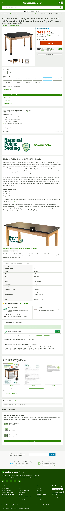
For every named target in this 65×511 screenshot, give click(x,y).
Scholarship (39, 496)
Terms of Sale (5, 504)
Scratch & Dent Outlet (24, 490)
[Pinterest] (19, 481)
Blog (20, 488)
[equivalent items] (15, 401)
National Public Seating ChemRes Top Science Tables (20, 248)
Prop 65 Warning (23, 303)
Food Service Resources (25, 496)
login (49, 35)
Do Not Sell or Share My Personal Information (47, 504)
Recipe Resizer (5, 496)
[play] (32, 229)
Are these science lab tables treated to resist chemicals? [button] (21, 344)
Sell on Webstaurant (41, 498)
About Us (39, 488)
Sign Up (52, 454)
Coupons (21, 494)
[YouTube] (7, 481)
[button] (9, 61)
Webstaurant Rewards (7, 490)
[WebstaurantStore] (21, 472)
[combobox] (32, 7)
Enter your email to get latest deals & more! (17, 454)
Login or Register (32, 441)
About (5, 251)
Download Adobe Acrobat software (36, 388)
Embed (15, 251)
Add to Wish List (49, 54)
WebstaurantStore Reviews (25, 498)
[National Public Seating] (17, 145)
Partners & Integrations (7, 498)
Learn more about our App (49, 465)
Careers (38, 492)
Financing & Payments (42, 494)
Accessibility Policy (30, 504)
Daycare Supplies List (16, 393)
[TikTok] (15, 481)
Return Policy (40, 499)
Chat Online (57, 494)
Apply (60, 49)
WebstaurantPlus (6, 488)
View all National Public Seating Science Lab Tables (42, 144)
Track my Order (58, 492)
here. (14, 201)
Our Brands (39, 490)
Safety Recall (22, 499)
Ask (58, 331)
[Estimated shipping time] (27, 111)
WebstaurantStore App (7, 492)
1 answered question (14, 25)
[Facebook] (11, 481)
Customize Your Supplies (8, 494)
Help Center (58, 489)
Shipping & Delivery (58, 497)
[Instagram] (3, 481)
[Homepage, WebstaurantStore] (32, 3)
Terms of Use (39, 335)
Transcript (10, 251)
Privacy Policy (47, 335)
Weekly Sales (22, 492)
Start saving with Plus (19, 465)
